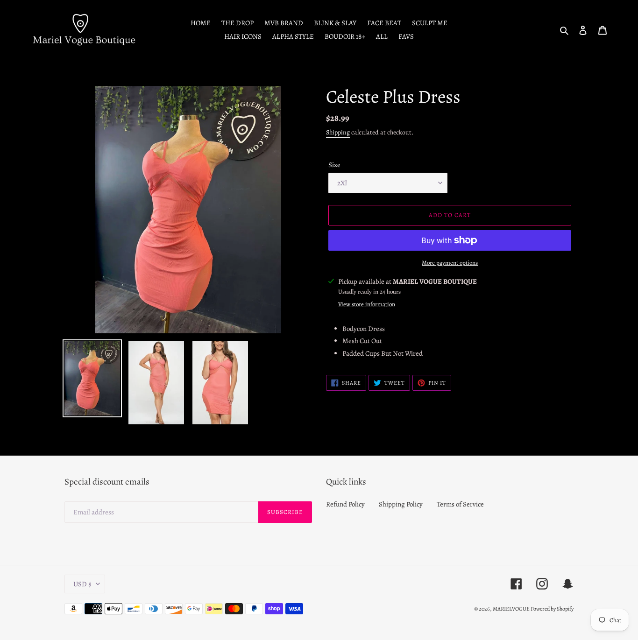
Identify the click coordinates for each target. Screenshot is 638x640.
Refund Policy (345, 504)
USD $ (82, 584)
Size (334, 164)
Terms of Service (460, 504)
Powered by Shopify (552, 608)
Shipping (338, 132)
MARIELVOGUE (512, 608)
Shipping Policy (401, 504)
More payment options (450, 263)
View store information (366, 304)
